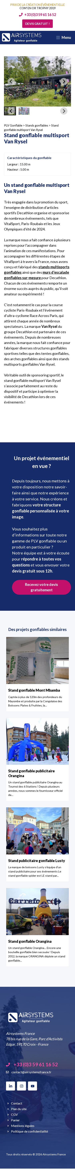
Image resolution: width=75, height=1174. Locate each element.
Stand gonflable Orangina (30, 941)
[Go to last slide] (11, 81)
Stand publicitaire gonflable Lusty (36, 860)
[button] (24, 111)
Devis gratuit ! (37, 23)
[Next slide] (63, 81)
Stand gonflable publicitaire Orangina (31, 773)
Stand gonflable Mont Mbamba (34, 690)
